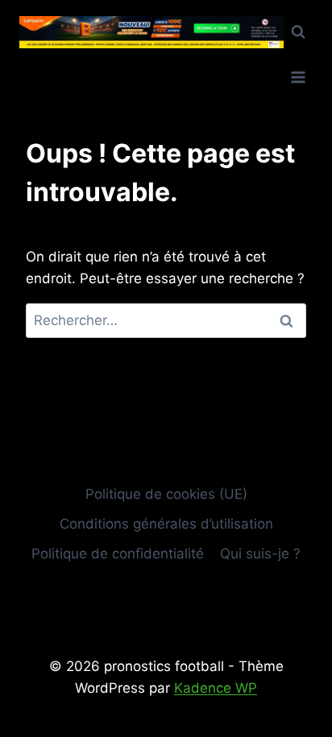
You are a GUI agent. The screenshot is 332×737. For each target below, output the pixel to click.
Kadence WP (215, 688)
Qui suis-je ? (260, 554)
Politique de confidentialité (117, 554)
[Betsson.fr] (151, 32)
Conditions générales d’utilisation (166, 524)
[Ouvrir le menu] (298, 76)
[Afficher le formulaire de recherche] (298, 32)
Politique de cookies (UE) (166, 494)
